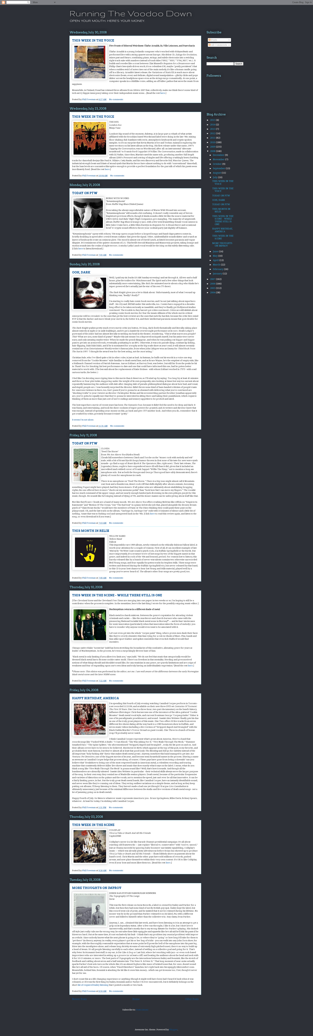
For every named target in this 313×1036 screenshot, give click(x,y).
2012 (213, 133)
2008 (213, 151)
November (219, 159)
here (162, 93)
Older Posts (192, 999)
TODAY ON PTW (84, 193)
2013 (213, 129)
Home (136, 999)
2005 (213, 288)
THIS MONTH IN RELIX (90, 530)
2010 (213, 142)
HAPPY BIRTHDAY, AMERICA (95, 698)
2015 (213, 120)
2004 (213, 292)
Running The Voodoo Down (130, 13)
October (217, 164)
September (219, 168)
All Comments (218, 45)
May (215, 256)
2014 (213, 124)
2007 (213, 279)
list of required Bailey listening (93, 985)
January (218, 273)
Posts (213, 40)
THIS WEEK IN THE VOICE (93, 40)
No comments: (116, 99)
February (218, 269)
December (219, 155)
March (217, 264)
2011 (213, 137)
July (215, 177)
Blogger (173, 1029)
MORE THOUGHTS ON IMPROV (96, 888)
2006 (213, 283)
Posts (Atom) (142, 1009)
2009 (213, 146)
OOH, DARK (81, 272)
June (216, 251)
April (216, 260)
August (217, 172)
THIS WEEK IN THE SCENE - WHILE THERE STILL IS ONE (117, 595)
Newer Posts (79, 999)
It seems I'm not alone (82, 420)
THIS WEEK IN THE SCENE (93, 825)
